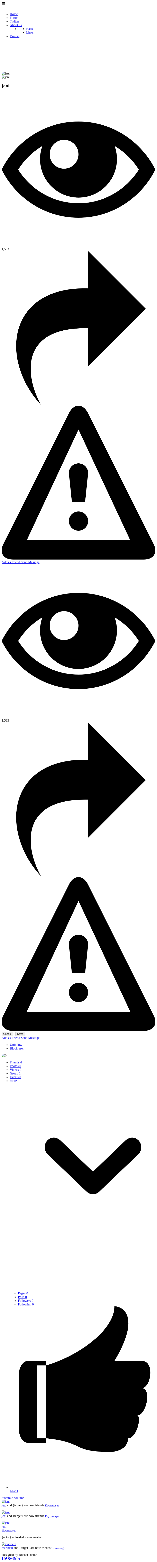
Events (15, 1077)
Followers (25, 1300)
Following (26, 1304)
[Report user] (78, 558)
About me (17, 1498)
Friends (16, 1062)
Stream (6, 1498)
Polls (22, 1297)
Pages (23, 1293)
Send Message (30, 562)
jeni (4, 1505)
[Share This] (78, 403)
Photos (15, 1066)
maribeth (7, 1548)
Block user (17, 1048)
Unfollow (16, 1044)
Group (15, 1073)
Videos (15, 1069)
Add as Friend (11, 562)
